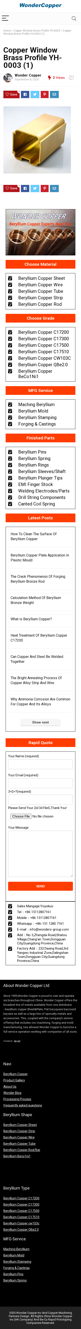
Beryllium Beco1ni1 (17, 1156)
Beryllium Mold (13, 1255)
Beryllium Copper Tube (19, 1143)
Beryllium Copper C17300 (21, 1204)
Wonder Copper (28, 75)
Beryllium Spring (15, 1280)
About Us (9, 1086)
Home (7, 30)
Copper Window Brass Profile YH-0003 (37, 30)
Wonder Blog (12, 1093)
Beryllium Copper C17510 (21, 1217)
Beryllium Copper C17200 (21, 1198)
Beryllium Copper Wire (19, 1137)
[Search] (74, 18)
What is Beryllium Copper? (31, 619)
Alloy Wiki (17, 1041)
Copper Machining (60, 1312)
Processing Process (17, 1099)
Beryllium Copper (15, 1074)
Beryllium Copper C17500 (21, 1211)
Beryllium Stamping (17, 1261)
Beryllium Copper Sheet (20, 1125)
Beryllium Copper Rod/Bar (21, 1150)
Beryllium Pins (13, 1274)
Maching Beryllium (16, 1249)
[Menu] (5, 18)
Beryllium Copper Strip (19, 1131)
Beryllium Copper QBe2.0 (21, 1229)
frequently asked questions (22, 1105)
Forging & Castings (16, 1268)
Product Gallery (14, 1080)
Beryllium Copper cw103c (21, 1223)
